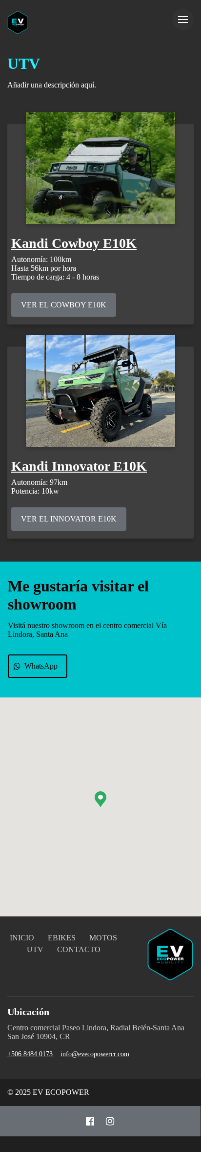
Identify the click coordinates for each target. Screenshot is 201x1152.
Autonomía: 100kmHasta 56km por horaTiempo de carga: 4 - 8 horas (55, 268)
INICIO (22, 938)
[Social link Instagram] (110, 1121)
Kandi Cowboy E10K (74, 243)
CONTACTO (78, 949)
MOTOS (103, 938)
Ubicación (28, 1011)
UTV (23, 63)
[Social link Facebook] (90, 1121)
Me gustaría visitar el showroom (78, 595)
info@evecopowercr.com (94, 1054)
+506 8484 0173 (30, 1054)
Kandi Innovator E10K (79, 466)
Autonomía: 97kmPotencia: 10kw (39, 486)
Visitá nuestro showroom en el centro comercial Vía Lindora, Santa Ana (87, 629)
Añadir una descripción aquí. (51, 85)
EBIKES (62, 938)
